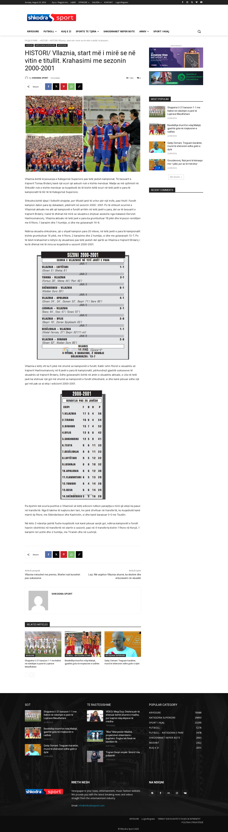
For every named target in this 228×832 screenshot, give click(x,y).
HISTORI (44, 40)
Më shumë (175, 177)
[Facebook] (183, 2)
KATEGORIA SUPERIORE (45, 45)
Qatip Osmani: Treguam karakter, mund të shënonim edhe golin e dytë (184, 146)
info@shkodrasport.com (91, 805)
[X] (192, 2)
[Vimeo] (196, 2)
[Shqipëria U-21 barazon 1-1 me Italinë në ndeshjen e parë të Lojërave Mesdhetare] (43, 644)
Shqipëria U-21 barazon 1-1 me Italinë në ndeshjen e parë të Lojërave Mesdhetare (43, 663)
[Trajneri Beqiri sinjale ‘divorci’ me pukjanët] (95, 756)
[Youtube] (201, 2)
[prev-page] (27, 675)
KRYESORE (62, 45)
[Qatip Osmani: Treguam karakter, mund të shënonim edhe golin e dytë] (122, 644)
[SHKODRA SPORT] (27, 78)
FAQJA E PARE (31, 40)
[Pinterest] (63, 86)
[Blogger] (152, 793)
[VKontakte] (185, 793)
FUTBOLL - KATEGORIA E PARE (78, 655)
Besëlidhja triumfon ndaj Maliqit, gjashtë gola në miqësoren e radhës (184, 128)
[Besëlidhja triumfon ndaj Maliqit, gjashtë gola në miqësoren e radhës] (83, 644)
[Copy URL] (79, 86)
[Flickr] (168, 793)
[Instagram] (187, 2)
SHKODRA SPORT (40, 78)
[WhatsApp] (71, 86)
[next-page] (32, 675)
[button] (199, 31)
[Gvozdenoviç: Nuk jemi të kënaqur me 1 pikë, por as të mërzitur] (157, 164)
